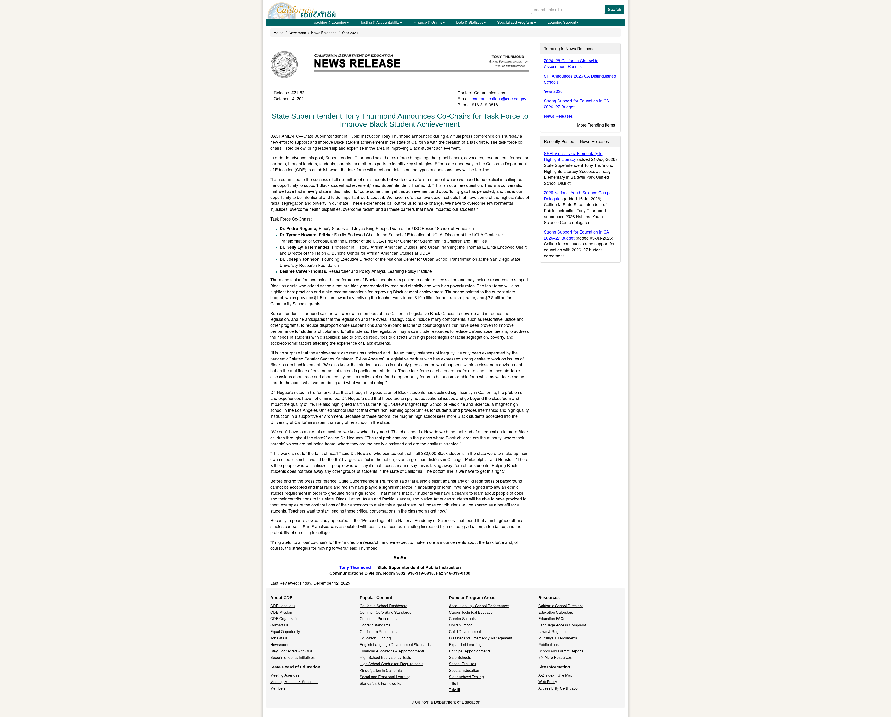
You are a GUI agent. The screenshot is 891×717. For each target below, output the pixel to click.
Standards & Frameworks (380, 683)
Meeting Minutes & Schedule (294, 681)
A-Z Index (546, 675)
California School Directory (560, 605)
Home (279, 32)
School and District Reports (560, 651)
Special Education (464, 670)
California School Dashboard (383, 605)
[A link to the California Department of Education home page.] (301, 10)
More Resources (558, 657)
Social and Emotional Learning (385, 676)
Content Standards (375, 625)
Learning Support (562, 22)
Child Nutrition (461, 625)
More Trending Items (596, 125)
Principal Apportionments (470, 651)
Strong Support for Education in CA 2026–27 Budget (576, 103)
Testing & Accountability (380, 22)
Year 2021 (350, 32)
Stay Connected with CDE (291, 651)
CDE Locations (282, 605)
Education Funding (375, 638)
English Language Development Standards (395, 644)
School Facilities (462, 663)
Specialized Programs (515, 22)
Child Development (465, 631)
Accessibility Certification (559, 688)
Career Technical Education (472, 612)
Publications (548, 644)
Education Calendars (555, 612)
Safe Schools (460, 657)
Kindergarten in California (381, 670)
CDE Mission (281, 612)
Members (278, 688)
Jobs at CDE (280, 638)
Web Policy (547, 681)
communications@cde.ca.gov (499, 98)
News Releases (323, 32)
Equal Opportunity (285, 631)
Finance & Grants (427, 22)
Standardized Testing (466, 676)
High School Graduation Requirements (391, 663)
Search (614, 9)
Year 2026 (553, 91)
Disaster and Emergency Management (480, 638)
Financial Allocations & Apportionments (392, 651)
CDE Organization (285, 618)
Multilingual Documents (557, 638)
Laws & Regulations (554, 631)
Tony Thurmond (355, 567)
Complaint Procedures (378, 618)
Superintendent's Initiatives (292, 657)
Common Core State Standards (385, 612)
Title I (453, 683)
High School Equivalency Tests (385, 657)
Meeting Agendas (284, 675)
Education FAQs (551, 618)
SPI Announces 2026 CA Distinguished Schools (580, 79)
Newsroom (297, 32)
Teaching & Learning (329, 22)
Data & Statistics (469, 22)
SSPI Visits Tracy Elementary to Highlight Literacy (573, 156)
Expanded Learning (465, 644)
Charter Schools (462, 618)
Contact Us (279, 625)
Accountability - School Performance (479, 605)
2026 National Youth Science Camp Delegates (577, 195)
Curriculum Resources (378, 631)
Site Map (565, 675)
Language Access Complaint (562, 625)
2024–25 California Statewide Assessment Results (571, 63)
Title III (454, 689)
